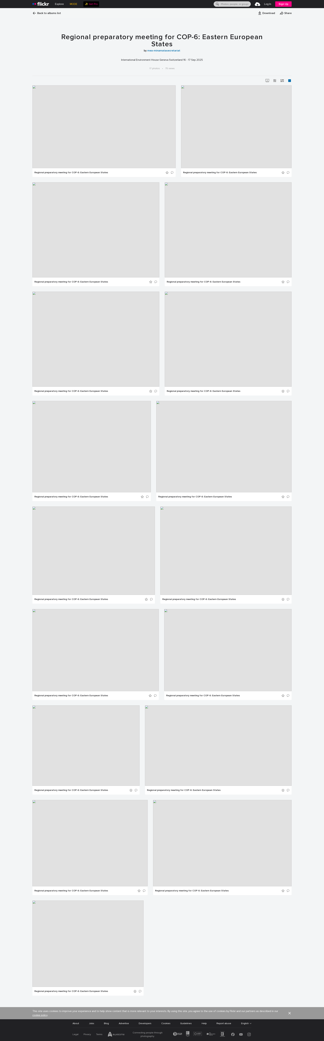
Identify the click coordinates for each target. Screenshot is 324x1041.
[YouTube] (241, 1034)
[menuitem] (91, 4)
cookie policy (39, 1015)
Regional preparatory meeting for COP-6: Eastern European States (71, 172)
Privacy (87, 1034)
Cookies (165, 1023)
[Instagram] (249, 1034)
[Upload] (257, 4)
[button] (266, 13)
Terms (99, 1034)
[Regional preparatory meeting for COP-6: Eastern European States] (104, 126)
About (76, 1023)
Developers (145, 1023)
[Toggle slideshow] (267, 81)
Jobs (91, 1023)
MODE (73, 4)
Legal (75, 1034)
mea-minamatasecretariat (163, 50)
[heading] (40, 4)
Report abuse (224, 1023)
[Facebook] (233, 1034)
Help (204, 1023)
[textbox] (235, 4)
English (245, 1023)
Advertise (124, 1023)
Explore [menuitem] (59, 4)
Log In (267, 4)
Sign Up (283, 4)
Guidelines (186, 1023)
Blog (106, 1023)
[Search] (217, 4)
